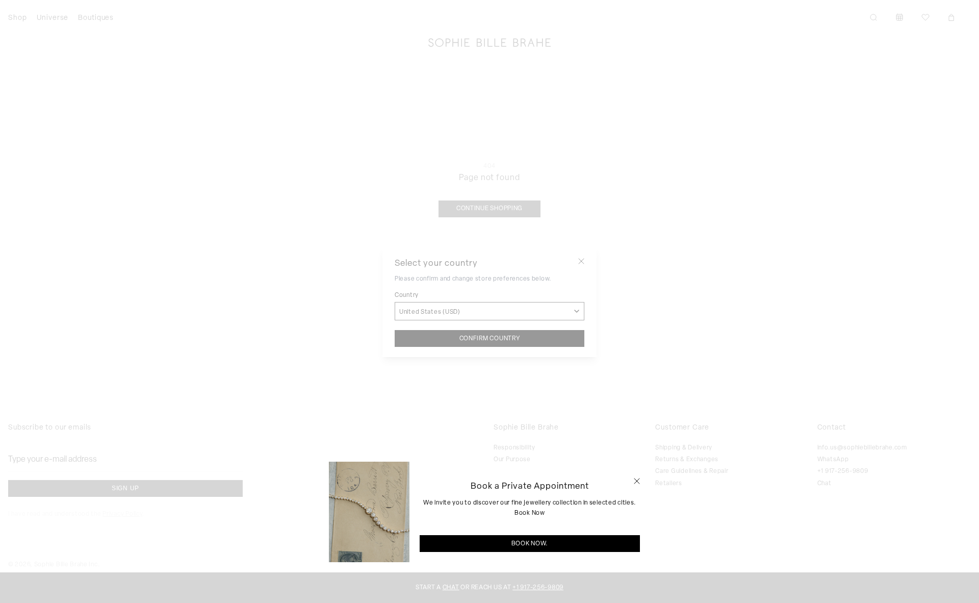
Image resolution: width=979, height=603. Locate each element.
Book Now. (529, 543)
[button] (637, 481)
